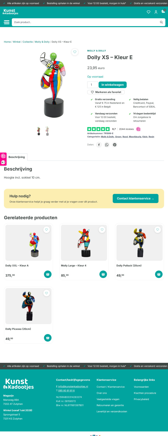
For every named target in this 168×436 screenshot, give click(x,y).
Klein (144, 136)
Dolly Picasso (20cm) (18, 328)
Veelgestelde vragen (108, 399)
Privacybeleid (141, 399)
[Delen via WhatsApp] (107, 145)
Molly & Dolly (107, 136)
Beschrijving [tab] (17, 157)
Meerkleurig (135, 136)
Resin (151, 136)
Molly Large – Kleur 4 (73, 265)
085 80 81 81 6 (66, 390)
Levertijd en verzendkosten (112, 411)
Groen (118, 136)
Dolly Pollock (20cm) (129, 265)
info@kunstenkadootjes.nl (73, 386)
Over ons (102, 393)
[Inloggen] (156, 12)
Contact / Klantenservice (111, 386)
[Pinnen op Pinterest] (115, 145)
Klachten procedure (145, 393)
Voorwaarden (141, 386)
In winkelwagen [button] (48, 274)
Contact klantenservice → (135, 198)
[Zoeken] (161, 22)
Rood (125, 136)
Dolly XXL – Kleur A (17, 265)
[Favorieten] (149, 12)
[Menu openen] (6, 22)
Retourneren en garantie (110, 405)
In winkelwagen (113, 84)
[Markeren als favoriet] (74, 52)
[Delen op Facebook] (99, 145)
